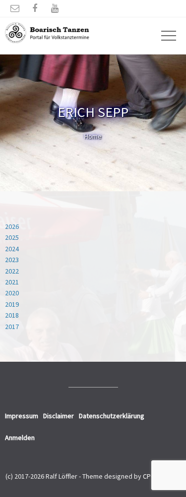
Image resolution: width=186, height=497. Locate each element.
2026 (12, 226)
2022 (12, 271)
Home (93, 136)
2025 (12, 237)
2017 (12, 326)
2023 (12, 259)
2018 (12, 315)
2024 (12, 248)
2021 (12, 281)
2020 (12, 292)
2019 (12, 304)
